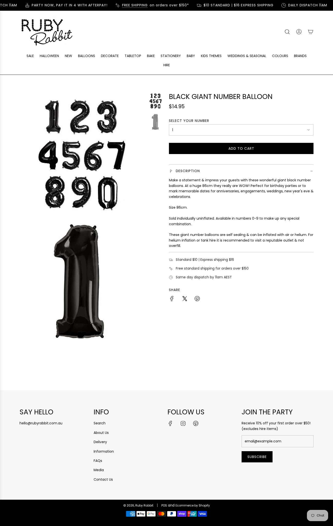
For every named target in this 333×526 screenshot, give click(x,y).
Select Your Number (189, 120)
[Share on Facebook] (172, 299)
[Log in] (299, 32)
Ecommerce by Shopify (193, 505)
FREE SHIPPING (130, 5)
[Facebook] (170, 423)
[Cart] (310, 32)
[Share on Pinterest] (197, 299)
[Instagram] (183, 423)
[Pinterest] (196, 423)
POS (164, 505)
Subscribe (257, 456)
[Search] (287, 32)
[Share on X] (184, 299)
